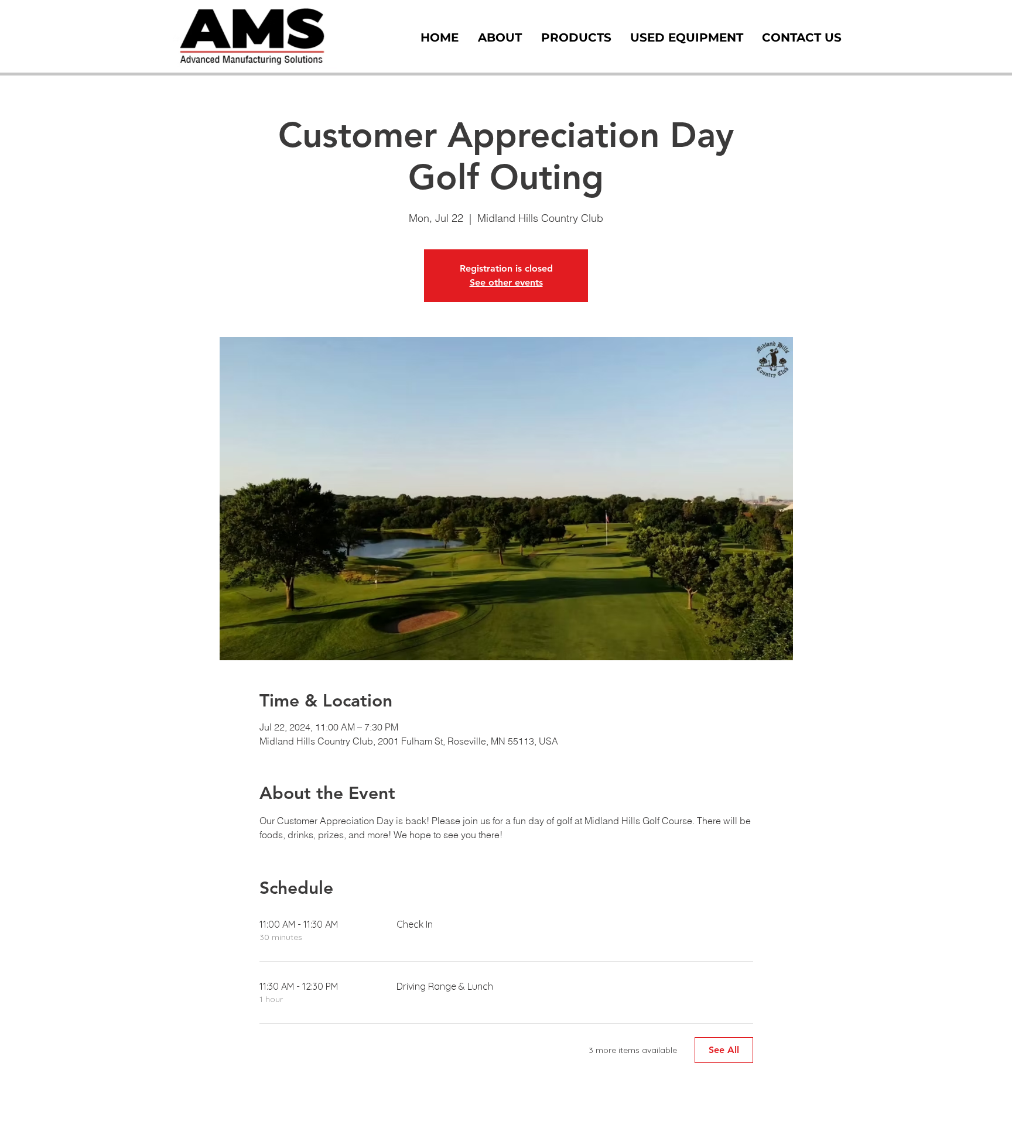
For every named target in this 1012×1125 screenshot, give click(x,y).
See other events (506, 282)
